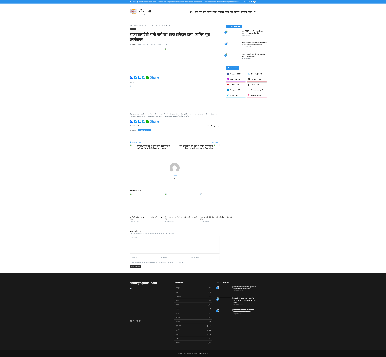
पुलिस (227, 12)
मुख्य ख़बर (202, 12)
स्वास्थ (215, 12)
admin (134, 44)
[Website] (174, 179)
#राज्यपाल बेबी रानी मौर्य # (144, 130)
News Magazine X (204, 353)
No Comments (144, 44)
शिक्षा (231, 12)
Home (191, 12)
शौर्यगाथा (145, 10)
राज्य (196, 12)
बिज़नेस (236, 12)
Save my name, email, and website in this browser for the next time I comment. (157, 262)
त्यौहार (250, 12)
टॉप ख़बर (244, 12)
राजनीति (221, 12)
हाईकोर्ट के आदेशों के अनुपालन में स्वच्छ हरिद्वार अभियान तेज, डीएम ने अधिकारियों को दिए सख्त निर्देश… (244, 300)
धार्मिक (209, 12)
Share (154, 77)
